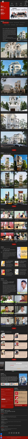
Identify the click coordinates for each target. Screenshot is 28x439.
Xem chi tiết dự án (5, 40)
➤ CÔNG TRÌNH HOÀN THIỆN (6, 153)
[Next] (26, 13)
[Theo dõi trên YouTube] (18, 433)
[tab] (5, 23)
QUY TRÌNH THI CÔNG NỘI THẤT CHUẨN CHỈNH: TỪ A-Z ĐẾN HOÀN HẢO (23, 262)
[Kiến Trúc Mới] (3, 1)
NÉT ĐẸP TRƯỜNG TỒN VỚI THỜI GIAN (7, 58)
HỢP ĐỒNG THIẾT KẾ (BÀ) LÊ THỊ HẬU (6, 219)
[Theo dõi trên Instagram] (11, 433)
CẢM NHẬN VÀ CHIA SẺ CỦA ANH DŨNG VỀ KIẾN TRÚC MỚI (9, 353)
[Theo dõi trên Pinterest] (16, 433)
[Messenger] (1, 437)
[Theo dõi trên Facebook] (9, 433)
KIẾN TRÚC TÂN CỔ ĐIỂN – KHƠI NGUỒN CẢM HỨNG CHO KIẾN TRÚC (11, 94)
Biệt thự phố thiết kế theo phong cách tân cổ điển (8, 76)
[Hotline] (1, 436)
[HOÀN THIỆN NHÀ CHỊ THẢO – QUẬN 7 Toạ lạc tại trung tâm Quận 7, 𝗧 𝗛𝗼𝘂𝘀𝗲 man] (7, 163)
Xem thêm (14, 206)
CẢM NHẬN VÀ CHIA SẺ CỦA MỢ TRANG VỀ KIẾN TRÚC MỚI (22, 344)
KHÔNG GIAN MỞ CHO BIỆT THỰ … (6, 147)
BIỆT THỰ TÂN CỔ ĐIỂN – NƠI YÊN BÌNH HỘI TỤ (9, 28)
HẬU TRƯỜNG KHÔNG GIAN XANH (20, 325)
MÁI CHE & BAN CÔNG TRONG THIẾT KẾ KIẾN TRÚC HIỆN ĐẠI (9, 270)
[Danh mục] (26, 1)
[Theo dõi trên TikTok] (14, 433)
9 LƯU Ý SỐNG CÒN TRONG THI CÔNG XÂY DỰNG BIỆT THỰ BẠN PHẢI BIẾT (9, 262)
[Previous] (11, 13)
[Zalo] (1, 434)
